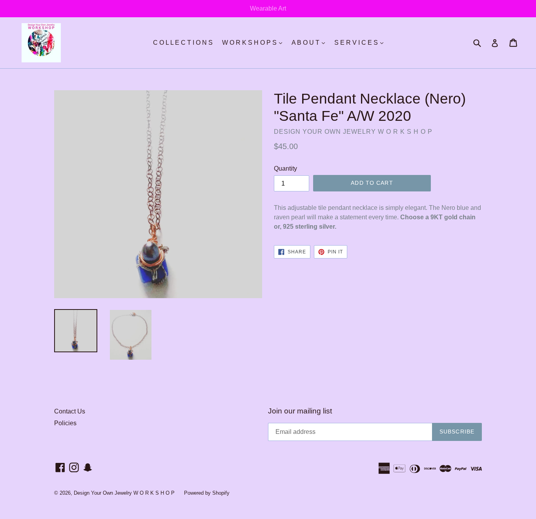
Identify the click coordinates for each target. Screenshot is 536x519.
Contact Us (69, 411)
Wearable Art (268, 8)
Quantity (285, 168)
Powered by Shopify (207, 493)
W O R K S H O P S (254, 42)
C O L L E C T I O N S (183, 42)
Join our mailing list (300, 411)
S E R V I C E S (360, 42)
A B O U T (310, 42)
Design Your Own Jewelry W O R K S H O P (125, 493)
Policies (65, 423)
